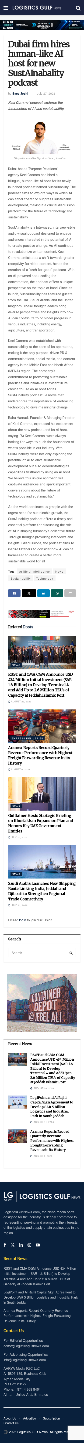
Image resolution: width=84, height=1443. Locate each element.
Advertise (29, 1418)
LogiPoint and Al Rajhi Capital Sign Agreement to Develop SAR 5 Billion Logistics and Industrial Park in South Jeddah (51, 1107)
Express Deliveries (27, 738)
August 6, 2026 (20, 769)
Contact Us (11, 1423)
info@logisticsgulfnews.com (25, 1359)
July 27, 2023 (46, 93)
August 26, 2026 (20, 701)
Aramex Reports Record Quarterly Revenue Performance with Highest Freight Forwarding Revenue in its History (52, 1140)
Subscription (51, 1418)
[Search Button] (71, 952)
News (59, 571)
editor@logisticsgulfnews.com (26, 1345)
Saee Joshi (20, 93)
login (22, 920)
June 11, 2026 (19, 905)
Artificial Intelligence (34, 571)
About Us (10, 1418)
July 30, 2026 (18, 837)
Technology (44, 578)
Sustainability (20, 578)
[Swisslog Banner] (42, 611)
